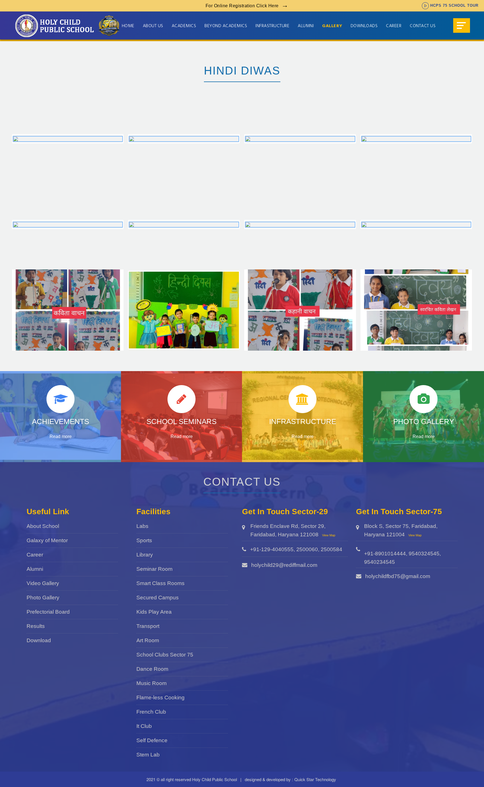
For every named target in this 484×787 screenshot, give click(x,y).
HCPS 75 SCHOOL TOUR (454, 5)
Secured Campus (157, 597)
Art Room (147, 640)
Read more (61, 436)
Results (36, 626)
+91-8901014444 (385, 554)
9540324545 (424, 554)
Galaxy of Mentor (47, 540)
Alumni (35, 569)
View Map (328, 535)
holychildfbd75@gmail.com (397, 576)
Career (393, 26)
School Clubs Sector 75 (164, 655)
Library (144, 555)
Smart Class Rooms (160, 583)
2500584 (331, 549)
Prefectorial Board (48, 612)
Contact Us (423, 26)
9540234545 (379, 562)
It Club (144, 726)
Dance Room (152, 669)
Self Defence (151, 740)
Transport (147, 626)
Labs (142, 526)
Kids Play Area (154, 612)
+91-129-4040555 (272, 549)
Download (39, 640)
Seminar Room (154, 569)
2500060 (307, 549)
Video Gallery (43, 583)
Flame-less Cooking (160, 697)
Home (128, 26)
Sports (144, 540)
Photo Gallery (43, 597)
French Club (151, 712)
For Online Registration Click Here (242, 5)
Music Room (151, 683)
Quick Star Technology (315, 779)
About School (43, 526)
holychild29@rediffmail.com (284, 565)
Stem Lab (148, 755)
